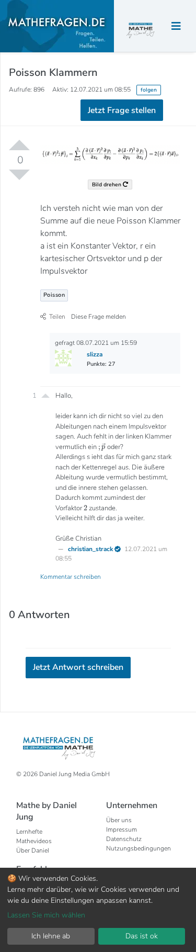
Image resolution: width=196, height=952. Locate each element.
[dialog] (98, 910)
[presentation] (102, 447)
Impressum (121, 829)
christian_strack (91, 549)
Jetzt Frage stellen (122, 110)
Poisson (54, 295)
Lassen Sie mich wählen (46, 915)
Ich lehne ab (50, 936)
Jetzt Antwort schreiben (78, 667)
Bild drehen (107, 184)
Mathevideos (34, 841)
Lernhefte (29, 831)
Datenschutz (124, 839)
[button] (45, 394)
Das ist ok (141, 936)
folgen (149, 90)
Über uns (119, 820)
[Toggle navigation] (176, 26)
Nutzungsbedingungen (138, 848)
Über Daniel (32, 850)
